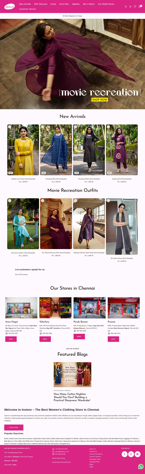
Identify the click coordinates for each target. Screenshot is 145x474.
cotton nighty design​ (62, 390)
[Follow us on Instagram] (131, 454)
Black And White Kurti (26, 441)
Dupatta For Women (72, 438)
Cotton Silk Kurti (108, 441)
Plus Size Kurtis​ (53, 443)
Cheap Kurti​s (103, 438)
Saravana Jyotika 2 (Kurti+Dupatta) (23, 253)
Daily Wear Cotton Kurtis (42, 438)
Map (11, 339)
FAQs (91, 467)
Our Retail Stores (106, 4)
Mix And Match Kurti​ (115, 438)
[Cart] (140, 7)
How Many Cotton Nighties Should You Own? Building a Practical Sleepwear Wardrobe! (72, 397)
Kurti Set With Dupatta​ (94, 441)
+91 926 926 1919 (61, 449)
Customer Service (27, 9)
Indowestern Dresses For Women (74, 441)
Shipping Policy (94, 462)
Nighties (76, 4)
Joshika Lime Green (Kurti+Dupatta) (23, 179)
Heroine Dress (49, 441)
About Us (92, 449)
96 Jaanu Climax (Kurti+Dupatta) (122, 258)
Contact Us (93, 451)
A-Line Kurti (94, 438)
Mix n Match (89, 4)
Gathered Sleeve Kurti (39, 443)
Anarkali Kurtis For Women (124, 441)
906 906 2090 (81, 331)
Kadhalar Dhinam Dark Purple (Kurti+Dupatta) (89, 253)
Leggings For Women (131, 438)
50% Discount (40, 4)
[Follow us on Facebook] (124, 454)
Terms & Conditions (96, 454)
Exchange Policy (95, 459)
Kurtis (53, 4)
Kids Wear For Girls (10, 441)
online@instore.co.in (62, 451)
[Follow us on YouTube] (137, 454)
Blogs (91, 464)
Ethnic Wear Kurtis (57, 438)
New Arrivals (25, 4)
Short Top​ (58, 441)
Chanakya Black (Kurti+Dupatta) (89, 179)
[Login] (130, 6)
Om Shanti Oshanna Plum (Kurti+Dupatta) (56, 253)
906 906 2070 (115, 333)
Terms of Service (95, 456)
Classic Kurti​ (13, 438)
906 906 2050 (47, 333)
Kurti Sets (64, 4)
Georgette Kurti (64, 443)
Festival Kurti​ (38, 441)
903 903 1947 (13, 333)
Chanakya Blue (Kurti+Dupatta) (56, 179)
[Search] (126, 7)
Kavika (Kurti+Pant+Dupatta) (121, 179)
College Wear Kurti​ (24, 443)
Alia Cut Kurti (84, 438)
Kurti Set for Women (25, 438)
